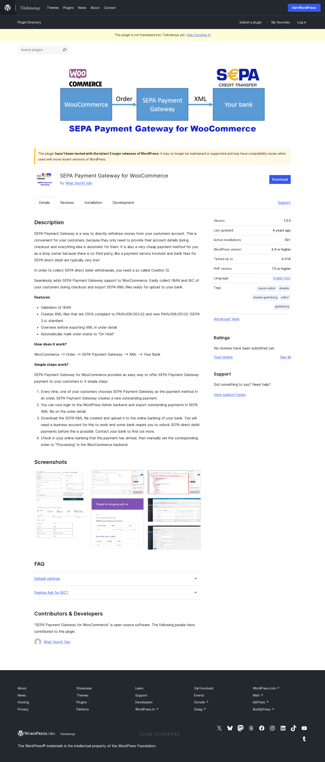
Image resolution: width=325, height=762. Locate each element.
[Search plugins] (64, 49)
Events (199, 695)
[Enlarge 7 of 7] (195, 531)
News (22, 695)
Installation (93, 202)
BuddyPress (263, 709)
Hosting (23, 702)
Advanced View (226, 319)
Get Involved (203, 688)
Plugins (81, 702)
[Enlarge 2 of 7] (81, 510)
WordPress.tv (147, 709)
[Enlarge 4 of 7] (138, 504)
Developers (144, 702)
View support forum (230, 394)
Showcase (84, 688)
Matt (258, 695)
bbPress (261, 702)
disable (284, 288)
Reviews (67, 202)
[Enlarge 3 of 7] (138, 476)
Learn (139, 688)
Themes (82, 695)
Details (44, 202)
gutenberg (282, 306)
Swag (200, 709)
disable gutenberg (265, 297)
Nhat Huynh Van (78, 183)
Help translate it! (198, 35)
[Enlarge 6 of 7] (195, 504)
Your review (223, 357)
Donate (201, 702)
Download (280, 179)
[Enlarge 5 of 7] (195, 476)
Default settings (47, 579)
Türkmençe (67, 734)
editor (285, 297)
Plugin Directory (29, 22)
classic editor (267, 288)
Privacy (23, 709)
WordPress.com (266, 688)
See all (285, 357)
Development (123, 202)
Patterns (82, 709)
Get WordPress (304, 8)
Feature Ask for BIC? (51, 592)
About (22, 688)
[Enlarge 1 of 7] (81, 476)
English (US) (282, 278)
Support (284, 202)
